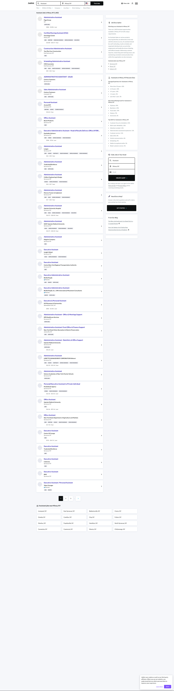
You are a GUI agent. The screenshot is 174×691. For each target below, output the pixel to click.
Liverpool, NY (42, 511)
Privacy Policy (122, 185)
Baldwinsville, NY (94, 511)
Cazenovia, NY (68, 529)
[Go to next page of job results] (78, 498)
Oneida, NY (41, 517)
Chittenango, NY (120, 529)
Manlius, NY (42, 523)
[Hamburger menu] (136, 3)
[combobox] (48, 3)
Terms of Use (112, 185)
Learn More (159, 686)
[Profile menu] (132, 3)
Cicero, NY (118, 511)
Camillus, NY (68, 517)
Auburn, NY (113, 69)
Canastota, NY (42, 529)
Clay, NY (91, 517)
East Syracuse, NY (69, 511)
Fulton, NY (118, 517)
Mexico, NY (92, 529)
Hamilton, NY (93, 523)
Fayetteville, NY (68, 523)
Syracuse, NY (113, 64)
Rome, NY (112, 66)
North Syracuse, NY (121, 523)
